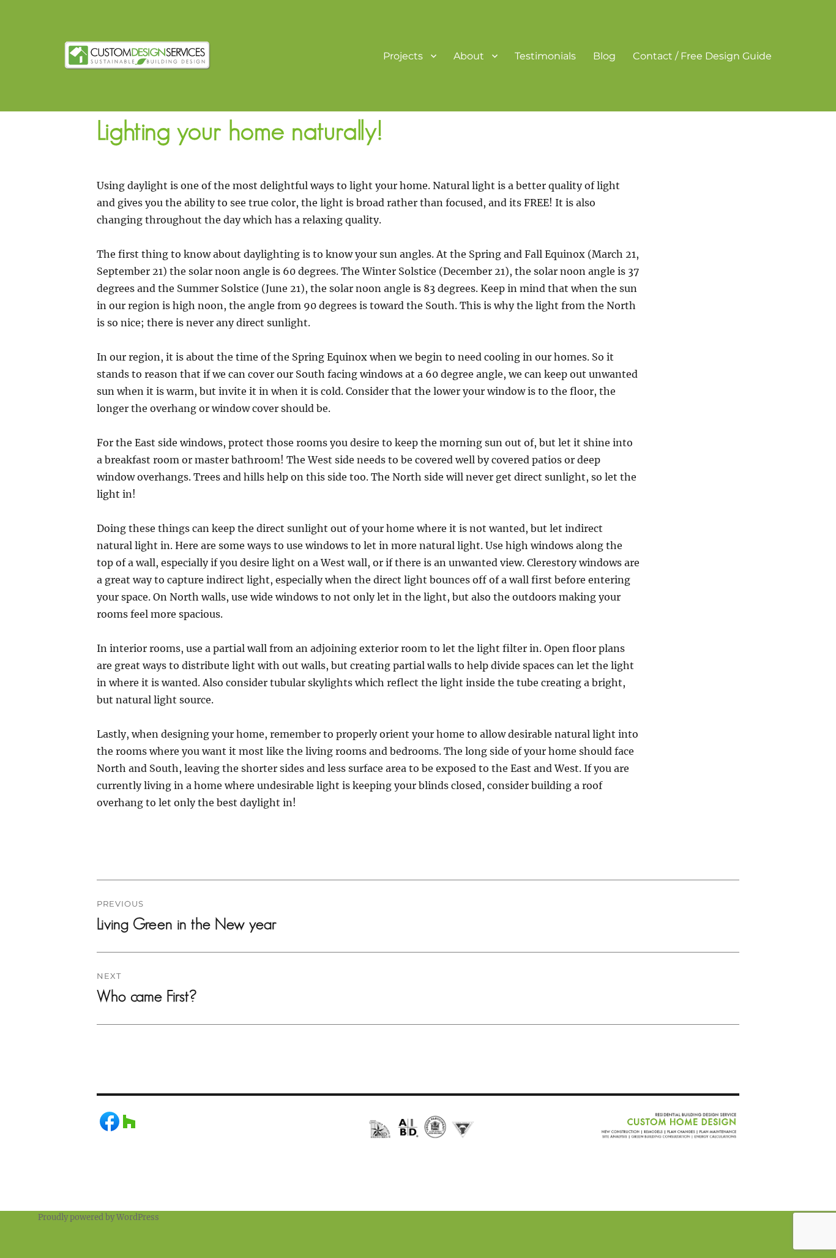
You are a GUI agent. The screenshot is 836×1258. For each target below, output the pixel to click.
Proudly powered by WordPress (98, 1217)
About (468, 56)
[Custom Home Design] (137, 54)
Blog (604, 56)
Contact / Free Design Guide (702, 56)
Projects (403, 56)
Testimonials (545, 56)
